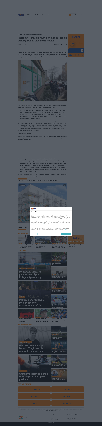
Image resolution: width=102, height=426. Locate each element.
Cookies (37, 230)
